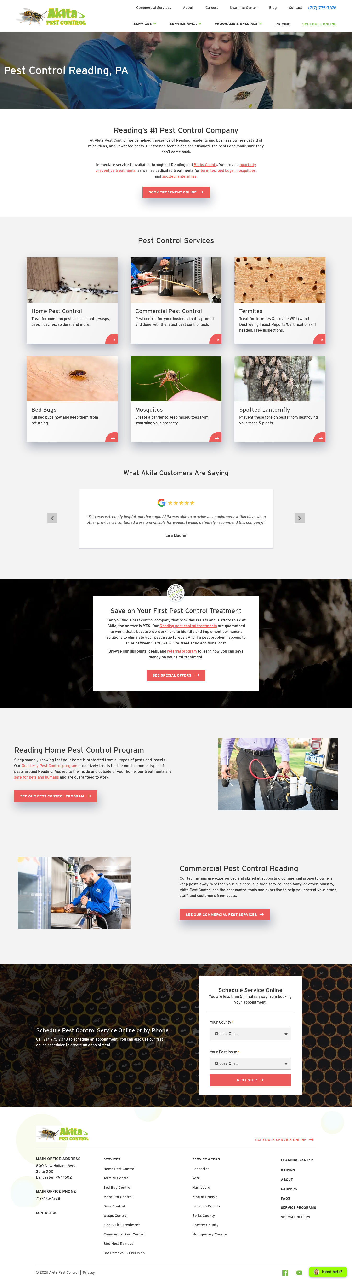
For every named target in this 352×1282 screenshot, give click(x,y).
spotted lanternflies (179, 176)
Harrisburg (201, 1187)
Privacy (89, 1273)
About (188, 8)
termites (208, 170)
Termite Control (116, 1178)
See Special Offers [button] (172, 675)
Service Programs (298, 1208)
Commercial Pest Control (124, 1234)
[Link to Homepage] (51, 25)
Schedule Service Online (281, 1140)
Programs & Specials (236, 24)
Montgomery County (209, 1234)
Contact (295, 8)
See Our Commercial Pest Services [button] (221, 915)
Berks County (205, 165)
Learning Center (243, 8)
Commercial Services (153, 8)
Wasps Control (115, 1215)
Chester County (205, 1225)
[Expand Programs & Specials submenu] (260, 24)
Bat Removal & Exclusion (124, 1253)
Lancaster (200, 1169)
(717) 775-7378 (322, 8)
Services (142, 24)
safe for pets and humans (36, 777)
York (196, 1178)
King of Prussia (204, 1197)
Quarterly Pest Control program (49, 765)
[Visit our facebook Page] (285, 1273)
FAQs (285, 1198)
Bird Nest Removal (118, 1243)
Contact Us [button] (46, 1213)
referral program (182, 651)
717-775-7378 (56, 1039)
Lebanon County (206, 1206)
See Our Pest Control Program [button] (52, 796)
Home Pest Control (119, 1169)
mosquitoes (245, 170)
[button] (52, 518)
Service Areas (206, 1159)
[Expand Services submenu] (155, 24)
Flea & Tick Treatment (121, 1225)
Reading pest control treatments (188, 626)
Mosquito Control (118, 1197)
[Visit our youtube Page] (299, 1273)
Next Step (247, 1080)
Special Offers (295, 1217)
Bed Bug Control (117, 1187)
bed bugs (225, 170)
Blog (273, 8)
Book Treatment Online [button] (172, 192)
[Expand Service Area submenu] (200, 24)
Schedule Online (319, 24)
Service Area (183, 24)
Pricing (282, 24)
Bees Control (114, 1206)
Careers (211, 8)
